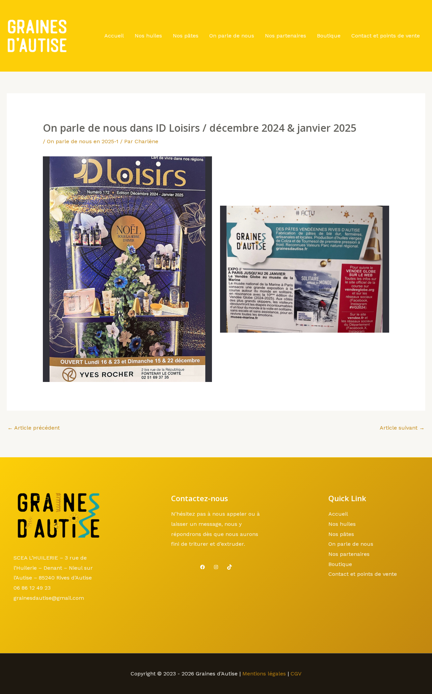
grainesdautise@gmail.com (49, 598)
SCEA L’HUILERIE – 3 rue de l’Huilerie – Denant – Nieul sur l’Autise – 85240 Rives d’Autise (53, 568)
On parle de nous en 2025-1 (82, 141)
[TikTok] (229, 567)
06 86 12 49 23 (32, 588)
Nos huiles (148, 35)
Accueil (114, 35)
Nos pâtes (185, 35)
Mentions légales (264, 673)
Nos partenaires (285, 35)
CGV (296, 673)
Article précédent (33, 428)
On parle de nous (231, 35)
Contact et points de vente (385, 35)
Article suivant (402, 428)
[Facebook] (202, 567)
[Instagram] (216, 567)
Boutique (329, 35)
